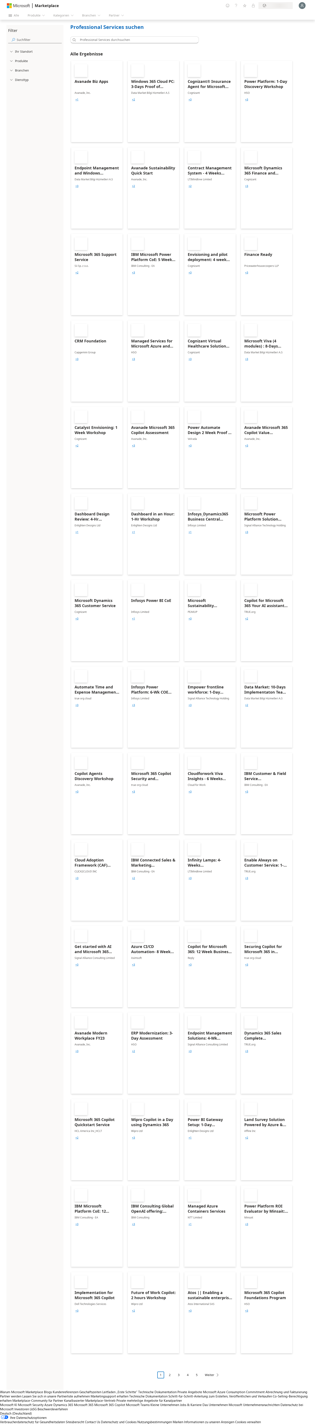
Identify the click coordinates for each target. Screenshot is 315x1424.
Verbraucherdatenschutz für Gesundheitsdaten (32, 1422)
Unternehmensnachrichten (261, 1405)
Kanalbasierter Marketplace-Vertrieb (90, 1400)
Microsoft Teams (138, 1405)
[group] (77, 99)
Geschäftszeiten (90, 1392)
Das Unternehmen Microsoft (222, 1405)
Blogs (48, 1392)
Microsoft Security (31, 1405)
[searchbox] (39, 40)
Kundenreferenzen (65, 1392)
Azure (48, 1405)
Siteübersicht (75, 1422)
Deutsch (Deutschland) (16, 1413)
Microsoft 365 (83, 1405)
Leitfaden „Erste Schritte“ (119, 1392)
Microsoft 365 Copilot (109, 1405)
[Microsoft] (18, 5)
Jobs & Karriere (191, 1405)
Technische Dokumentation (157, 1392)
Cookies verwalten (248, 1422)
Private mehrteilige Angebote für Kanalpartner (149, 1400)
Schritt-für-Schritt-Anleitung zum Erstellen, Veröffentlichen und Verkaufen (220, 1396)
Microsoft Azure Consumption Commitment (234, 1392)
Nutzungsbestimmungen (154, 1422)
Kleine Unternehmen (164, 1405)
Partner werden (10, 1396)
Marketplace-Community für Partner (37, 1400)
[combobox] (135, 39)
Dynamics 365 (63, 1405)
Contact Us (92, 1422)
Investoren (21, 1409)
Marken (178, 1422)
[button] (73, 39)
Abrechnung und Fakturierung (286, 1392)
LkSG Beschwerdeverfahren (49, 1409)
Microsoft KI (8, 1405)
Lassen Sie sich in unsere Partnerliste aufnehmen (56, 1396)
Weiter (209, 1375)
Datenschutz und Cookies (118, 1422)
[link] (97, 101)
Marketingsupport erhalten (109, 1396)
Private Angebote (189, 1392)
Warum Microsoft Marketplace (21, 1392)
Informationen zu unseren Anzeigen (209, 1422)
